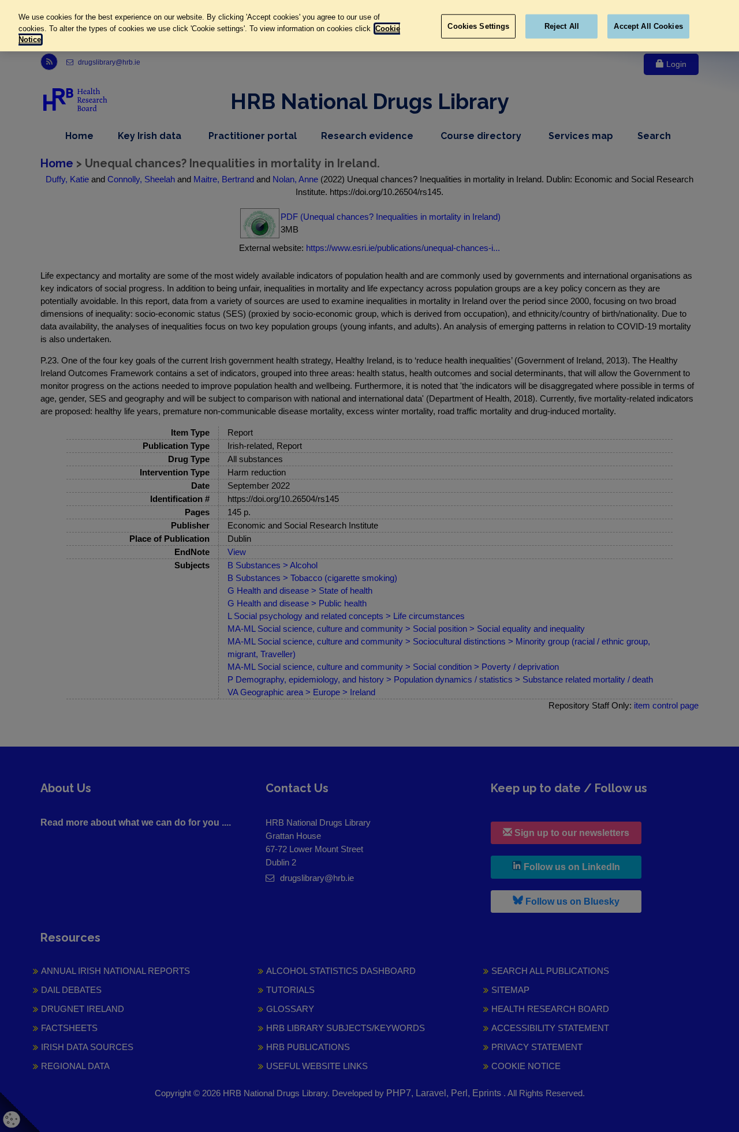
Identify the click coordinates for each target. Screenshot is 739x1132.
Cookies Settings (478, 26)
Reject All (561, 26)
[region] (369, 25)
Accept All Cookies (648, 26)
